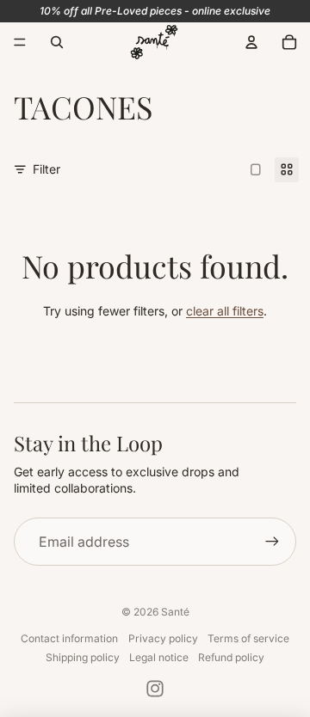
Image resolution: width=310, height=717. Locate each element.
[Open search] (57, 42)
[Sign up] (272, 541)
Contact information (69, 638)
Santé (175, 611)
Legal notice (159, 657)
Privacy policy (163, 638)
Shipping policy (83, 657)
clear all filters (225, 310)
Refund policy (231, 657)
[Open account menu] (251, 42)
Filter (46, 169)
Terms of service (248, 638)
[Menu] (20, 42)
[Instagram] (155, 688)
